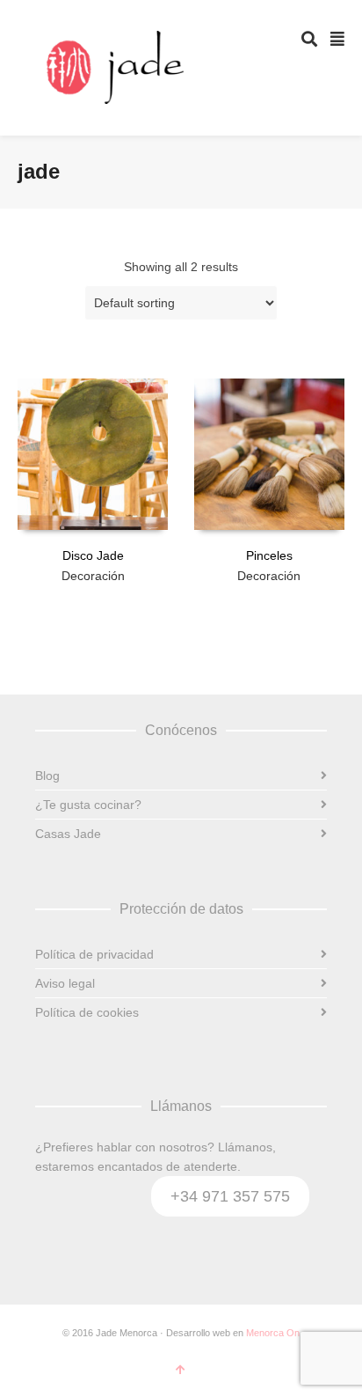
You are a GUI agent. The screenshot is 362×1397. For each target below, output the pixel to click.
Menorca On (273, 1332)
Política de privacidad (94, 954)
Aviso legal (65, 983)
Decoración (93, 576)
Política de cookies (87, 1012)
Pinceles (269, 555)
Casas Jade (68, 834)
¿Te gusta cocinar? (88, 805)
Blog (47, 775)
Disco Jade (93, 555)
